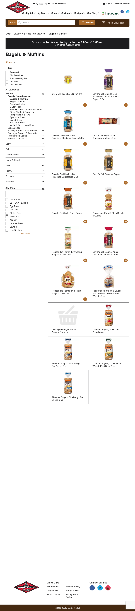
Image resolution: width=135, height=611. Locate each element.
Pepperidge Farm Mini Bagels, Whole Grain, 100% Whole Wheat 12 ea (107, 293)
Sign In (109, 4)
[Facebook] (122, 11)
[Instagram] (108, 587)
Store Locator (53, 594)
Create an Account (121, 4)
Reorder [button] (89, 22)
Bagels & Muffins (58, 34)
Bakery (17, 34)
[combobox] (12, 22)
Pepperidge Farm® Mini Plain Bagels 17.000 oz (66, 292)
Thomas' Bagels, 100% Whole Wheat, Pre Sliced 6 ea (107, 364)
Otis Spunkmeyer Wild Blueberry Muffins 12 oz (104, 136)
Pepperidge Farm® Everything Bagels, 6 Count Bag (67, 253)
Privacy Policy (73, 586)
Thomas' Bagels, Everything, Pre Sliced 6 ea (66, 364)
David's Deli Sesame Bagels (106, 174)
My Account (53, 586)
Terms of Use (72, 590)
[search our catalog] (19, 22)
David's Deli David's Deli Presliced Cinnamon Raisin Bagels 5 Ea (106, 96)
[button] (55, 4)
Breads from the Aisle (34, 34)
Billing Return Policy (72, 595)
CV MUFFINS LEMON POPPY (67, 94)
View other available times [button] (67, 45)
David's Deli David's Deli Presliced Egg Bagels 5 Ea (65, 175)
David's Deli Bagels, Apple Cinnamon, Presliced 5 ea (105, 253)
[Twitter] (127, 11)
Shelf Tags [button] (11, 188)
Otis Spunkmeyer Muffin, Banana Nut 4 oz (64, 331)
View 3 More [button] (25, 234)
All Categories (12, 89)
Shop (8, 34)
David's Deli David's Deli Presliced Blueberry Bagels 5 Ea (68, 136)
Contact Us (52, 590)
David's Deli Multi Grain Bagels (67, 213)
